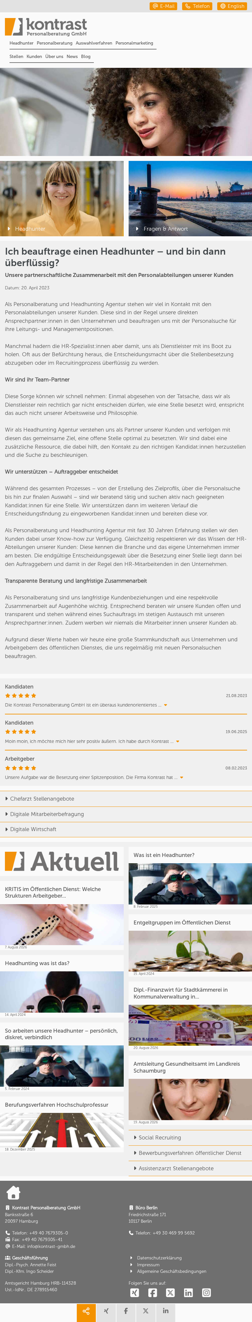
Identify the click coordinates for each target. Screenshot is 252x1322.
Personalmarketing (134, 43)
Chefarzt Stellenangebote (42, 798)
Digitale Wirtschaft (33, 829)
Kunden (34, 56)
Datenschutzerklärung (159, 1257)
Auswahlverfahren (94, 43)
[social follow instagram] (206, 1293)
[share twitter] (145, 1313)
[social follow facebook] (152, 1293)
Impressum (148, 1264)
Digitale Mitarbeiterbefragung (47, 814)
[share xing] (106, 1313)
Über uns (54, 56)
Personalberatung (55, 43)
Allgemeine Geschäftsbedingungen (171, 1271)
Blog (86, 56)
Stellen (16, 56)
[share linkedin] (165, 1313)
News (72, 56)
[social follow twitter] (170, 1293)
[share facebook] (126, 1313)
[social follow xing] (135, 1293)
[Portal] (128, 28)
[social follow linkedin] (188, 1293)
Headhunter (21, 43)
